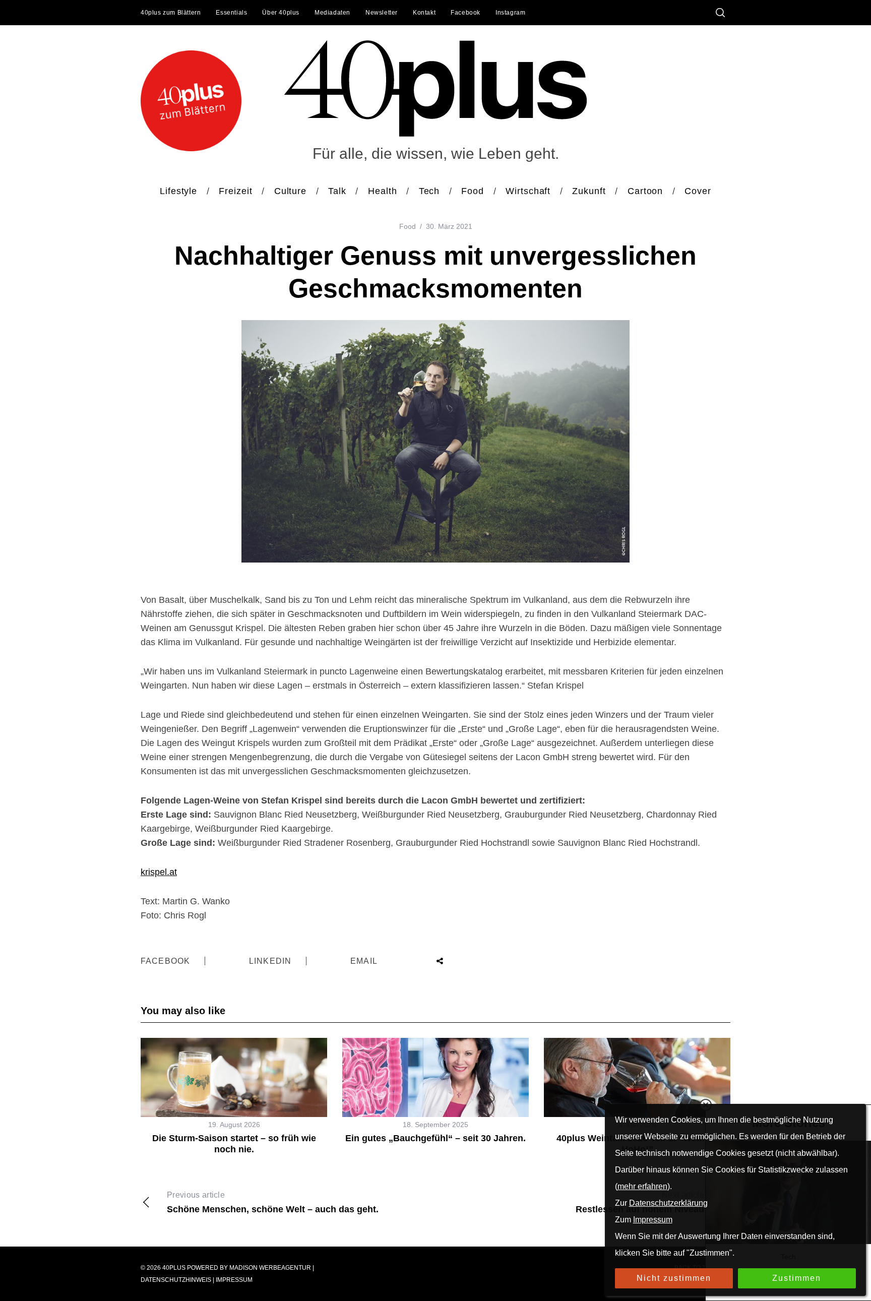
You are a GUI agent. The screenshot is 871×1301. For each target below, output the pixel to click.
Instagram (510, 12)
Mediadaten (332, 12)
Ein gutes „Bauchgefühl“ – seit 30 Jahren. (435, 1138)
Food (407, 226)
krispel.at (159, 872)
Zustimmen (796, 1278)
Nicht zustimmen (674, 1278)
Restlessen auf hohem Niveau (640, 1202)
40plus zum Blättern (171, 12)
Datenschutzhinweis (176, 1279)
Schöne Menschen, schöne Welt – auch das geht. (273, 1202)
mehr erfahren (642, 1186)
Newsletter (381, 12)
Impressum (234, 1279)
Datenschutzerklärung (668, 1203)
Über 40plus (280, 12)
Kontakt (424, 12)
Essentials (231, 12)
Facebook (465, 12)
